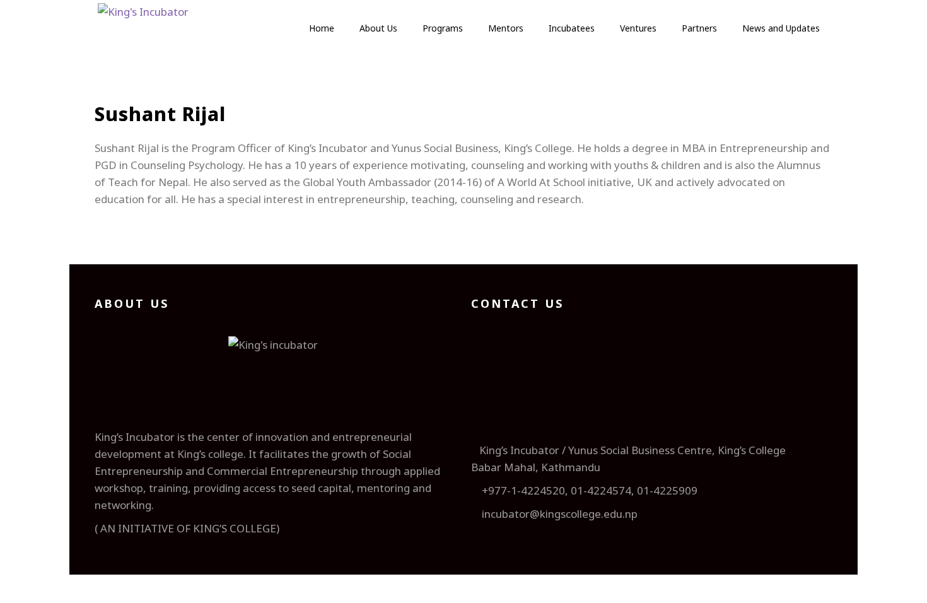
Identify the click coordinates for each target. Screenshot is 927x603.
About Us (378, 28)
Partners (699, 28)
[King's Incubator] (143, 31)
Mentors (505, 28)
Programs (443, 28)
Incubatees (572, 28)
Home (321, 28)
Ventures (638, 28)
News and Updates (781, 28)
